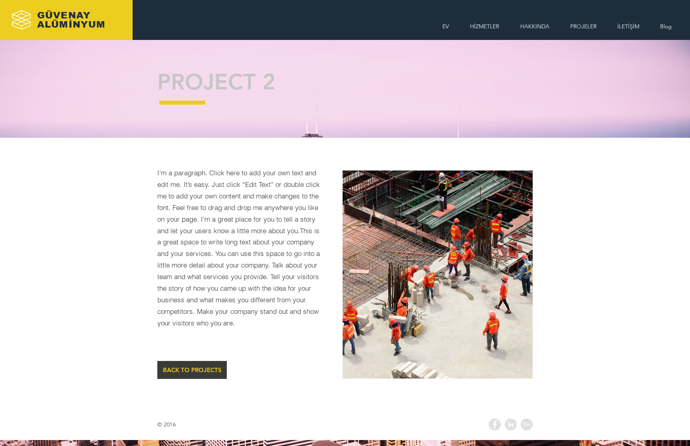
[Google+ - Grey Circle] (527, 424)
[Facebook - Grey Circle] (495, 424)
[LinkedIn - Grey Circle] (511, 424)
